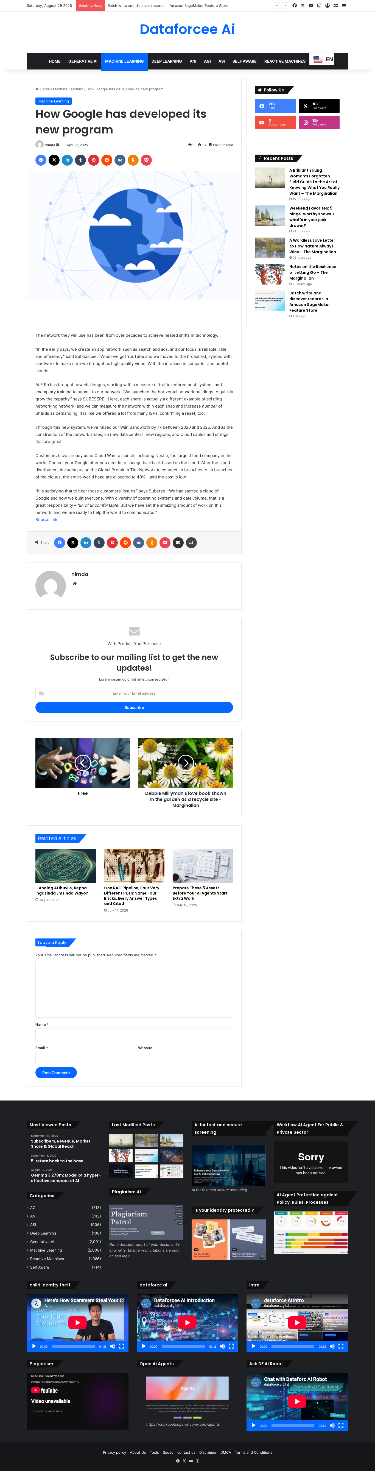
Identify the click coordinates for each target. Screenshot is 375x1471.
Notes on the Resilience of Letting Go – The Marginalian (312, 272)
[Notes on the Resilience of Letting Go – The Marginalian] (270, 274)
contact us (186, 1452)
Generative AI (82, 61)
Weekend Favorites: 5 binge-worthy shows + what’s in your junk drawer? (311, 216)
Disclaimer (208, 1452)
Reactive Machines (285, 61)
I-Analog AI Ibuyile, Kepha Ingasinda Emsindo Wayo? (61, 890)
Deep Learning (167, 61)
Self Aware (245, 61)
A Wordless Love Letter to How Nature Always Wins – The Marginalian (312, 246)
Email (41, 1048)
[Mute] (112, 1346)
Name (42, 1024)
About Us (138, 1452)
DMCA (225, 1452)
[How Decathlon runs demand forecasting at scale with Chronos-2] (146, 1171)
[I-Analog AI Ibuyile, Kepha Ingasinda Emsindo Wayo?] (65, 866)
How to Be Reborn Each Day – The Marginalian (147, 5)
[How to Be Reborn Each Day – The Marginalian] (171, 1155)
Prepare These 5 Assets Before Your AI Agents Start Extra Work (200, 893)
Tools (154, 1452)
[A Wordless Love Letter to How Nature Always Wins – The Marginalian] (270, 248)
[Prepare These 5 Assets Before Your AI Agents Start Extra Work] (203, 866)
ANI (193, 61)
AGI (207, 61)
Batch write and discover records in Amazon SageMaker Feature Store (309, 301)
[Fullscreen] (121, 1346)
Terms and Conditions (253, 1452)
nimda (50, 145)
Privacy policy (114, 1452)
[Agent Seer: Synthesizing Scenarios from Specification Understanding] (121, 1171)
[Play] (34, 1346)
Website (145, 1048)
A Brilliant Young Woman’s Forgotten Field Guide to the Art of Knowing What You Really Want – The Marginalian (314, 182)
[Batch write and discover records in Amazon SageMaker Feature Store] (270, 300)
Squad (168, 1452)
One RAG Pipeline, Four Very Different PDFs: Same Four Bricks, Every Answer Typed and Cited (131, 895)
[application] (77, 1323)
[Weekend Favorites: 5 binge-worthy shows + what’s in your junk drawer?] (270, 215)
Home (55, 61)
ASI (222, 61)
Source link (46, 519)
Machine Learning (124, 61)
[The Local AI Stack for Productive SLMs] (171, 1171)
